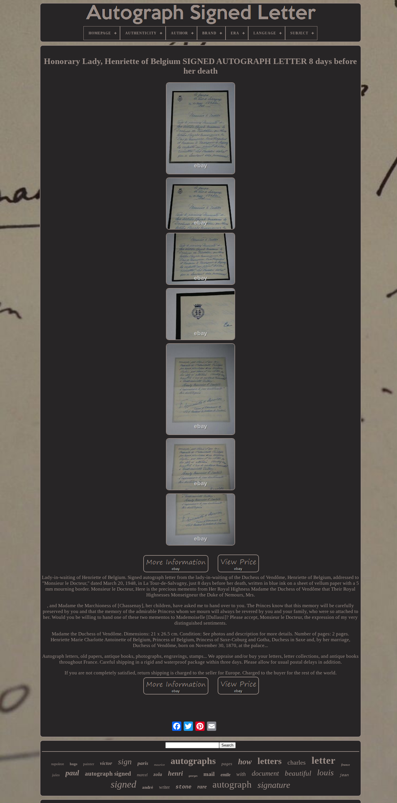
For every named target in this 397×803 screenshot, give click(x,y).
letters (269, 761)
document (265, 773)
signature (273, 785)
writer (164, 787)
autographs (193, 761)
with (241, 774)
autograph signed (108, 773)
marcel (142, 775)
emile (225, 774)
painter (88, 764)
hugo (73, 764)
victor (106, 763)
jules (56, 775)
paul (72, 773)
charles (296, 762)
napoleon (57, 764)
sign (125, 761)
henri (175, 773)
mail (209, 774)
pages (226, 763)
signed (123, 784)
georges (193, 775)
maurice (159, 764)
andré (147, 787)
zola (157, 774)
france (345, 764)
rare (202, 787)
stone (184, 787)
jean (344, 775)
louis (325, 772)
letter (323, 760)
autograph (232, 784)
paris (142, 763)
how (245, 761)
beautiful (298, 773)
